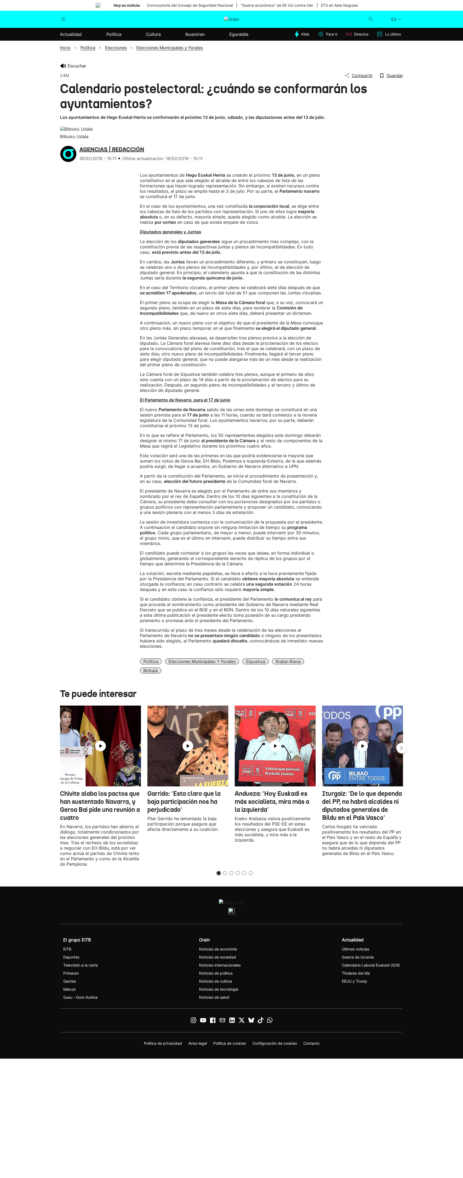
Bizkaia (150, 670)
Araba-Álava (288, 661)
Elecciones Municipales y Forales (202, 661)
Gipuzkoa (255, 661)
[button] (401, 748)
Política (150, 661)
